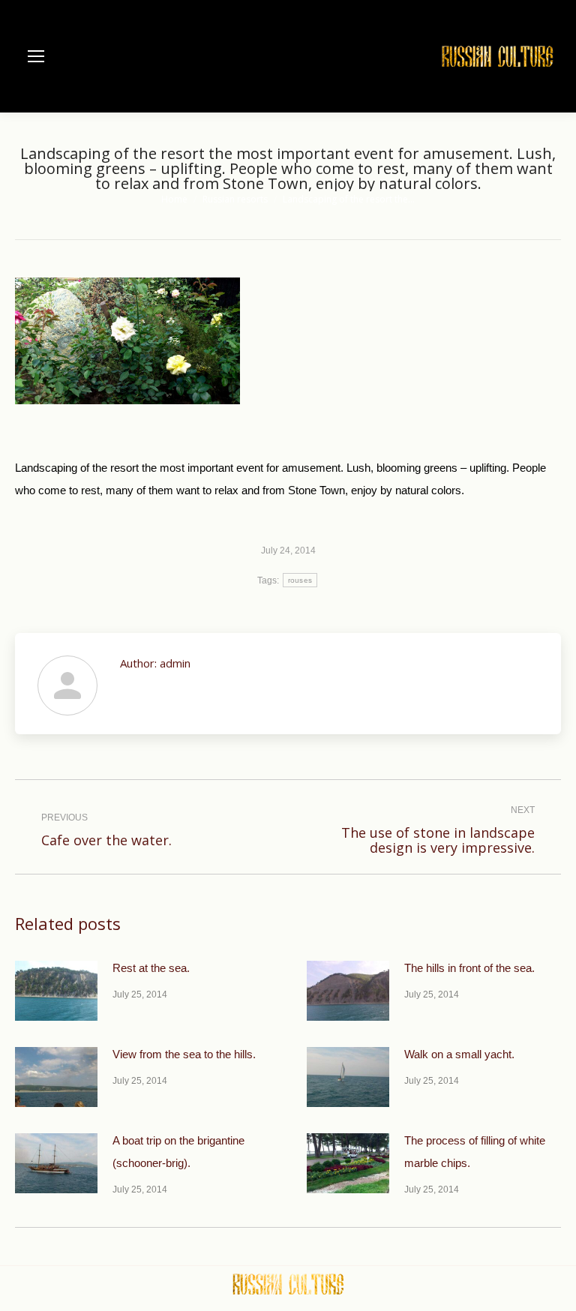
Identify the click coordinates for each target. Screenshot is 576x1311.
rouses (300, 580)
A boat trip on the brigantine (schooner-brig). (178, 1151)
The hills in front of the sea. (469, 968)
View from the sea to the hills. (184, 1054)
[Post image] (56, 991)
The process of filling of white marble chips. (474, 1151)
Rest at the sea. (151, 968)
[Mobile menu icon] (36, 56)
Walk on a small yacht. (459, 1054)
